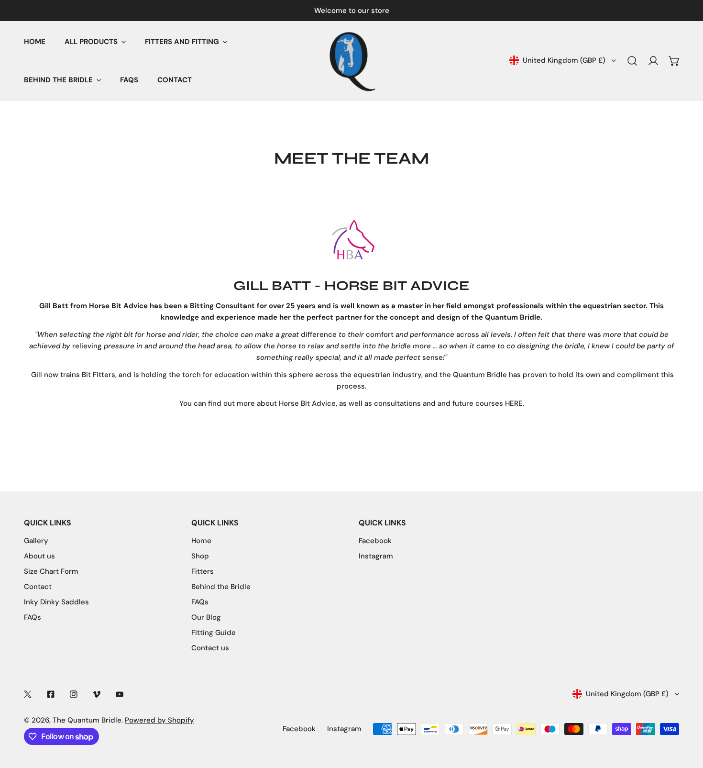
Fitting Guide (213, 632)
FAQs (32, 617)
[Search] (632, 60)
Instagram (376, 556)
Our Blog (206, 617)
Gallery (36, 540)
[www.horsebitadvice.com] (504, 403)
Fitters (202, 571)
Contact (38, 586)
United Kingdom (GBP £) (564, 60)
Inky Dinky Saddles (56, 602)
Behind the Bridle (221, 586)
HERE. (514, 403)
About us (39, 556)
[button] (674, 60)
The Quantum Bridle (87, 720)
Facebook (375, 540)
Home (201, 540)
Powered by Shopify (159, 720)
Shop (200, 556)
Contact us (210, 648)
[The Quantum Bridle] (351, 61)
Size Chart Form (51, 571)
